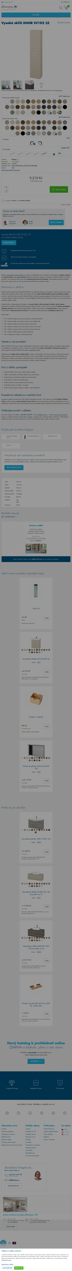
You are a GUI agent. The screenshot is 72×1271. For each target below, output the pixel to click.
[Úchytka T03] (28, 153)
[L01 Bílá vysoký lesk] (49, 128)
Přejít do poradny (56, 222)
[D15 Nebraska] (38, 101)
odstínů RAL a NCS (34, 350)
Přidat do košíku (61, 189)
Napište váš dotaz (13, 1186)
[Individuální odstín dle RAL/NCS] (59, 112)
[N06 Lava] (49, 107)
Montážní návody (30, 1134)
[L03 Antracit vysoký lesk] (54, 107)
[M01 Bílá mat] (28, 112)
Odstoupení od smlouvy (8, 1134)
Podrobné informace (6, 1260)
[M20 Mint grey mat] (54, 112)
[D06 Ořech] (28, 101)
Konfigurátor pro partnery (33, 1145)
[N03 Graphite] (44, 107)
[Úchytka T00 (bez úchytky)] (59, 153)
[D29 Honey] (38, 107)
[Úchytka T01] (12, 153)
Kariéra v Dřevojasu (49, 1139)
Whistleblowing (30, 1153)
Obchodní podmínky (7, 1131)
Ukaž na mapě (10, 1226)
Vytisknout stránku (65, 22)
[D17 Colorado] (49, 101)
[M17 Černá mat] (38, 112)
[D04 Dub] (17, 101)
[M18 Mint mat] (44, 112)
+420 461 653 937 (8, 2)
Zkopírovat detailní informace (10, 170)
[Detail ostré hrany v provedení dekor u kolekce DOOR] (29, 84)
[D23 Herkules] (7, 107)
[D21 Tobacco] (59, 101)
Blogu (36, 417)
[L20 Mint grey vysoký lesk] (23, 112)
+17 (42, 652)
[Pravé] (39, 143)
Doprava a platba (6, 1139)
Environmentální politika (32, 1156)
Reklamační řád (5, 1137)
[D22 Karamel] (65, 101)
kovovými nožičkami (44, 296)
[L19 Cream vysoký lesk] (17, 112)
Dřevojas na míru (30, 1137)
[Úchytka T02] (20, 153)
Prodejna (28, 1139)
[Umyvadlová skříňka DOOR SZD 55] (17, 84)
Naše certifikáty (48, 1134)
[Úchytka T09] (51, 153)
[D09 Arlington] (33, 101)
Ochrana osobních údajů (8, 1142)
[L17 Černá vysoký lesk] (65, 107)
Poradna (28, 1129)
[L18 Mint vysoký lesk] (12, 112)
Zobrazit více (58, 90)
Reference (46, 1137)
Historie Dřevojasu (49, 1129)
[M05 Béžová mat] (33, 112)
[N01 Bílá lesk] (7, 101)
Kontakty (3, 1129)
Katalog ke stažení (31, 1148)
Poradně (29, 417)
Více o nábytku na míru (14, 467)
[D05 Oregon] (23, 101)
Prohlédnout (35, 1061)
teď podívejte (32, 1052)
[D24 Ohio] (12, 107)
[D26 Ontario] (23, 107)
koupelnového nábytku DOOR (14, 275)
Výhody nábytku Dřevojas (51, 1131)
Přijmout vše (18, 1268)
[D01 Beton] (12, 101)
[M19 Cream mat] (49, 112)
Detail (47, 618)
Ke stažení (28, 1142)
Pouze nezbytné (7, 1268)
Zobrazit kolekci (9, 242)
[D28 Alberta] (33, 107)
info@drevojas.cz (42, 415)
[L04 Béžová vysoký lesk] (59, 128)
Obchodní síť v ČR (31, 1131)
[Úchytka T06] (43, 153)
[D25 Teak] (17, 107)
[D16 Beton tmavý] (44, 101)
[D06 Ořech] (23, 122)
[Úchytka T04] (36, 153)
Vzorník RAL (29, 1150)
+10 (42, 886)
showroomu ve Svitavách (60, 415)
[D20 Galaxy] (54, 101)
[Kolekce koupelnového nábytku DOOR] (5, 84)
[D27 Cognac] (28, 107)
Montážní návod (10, 516)
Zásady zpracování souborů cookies (11, 1145)
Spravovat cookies (7, 1264)
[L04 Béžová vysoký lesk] (59, 107)
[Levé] (32, 143)
